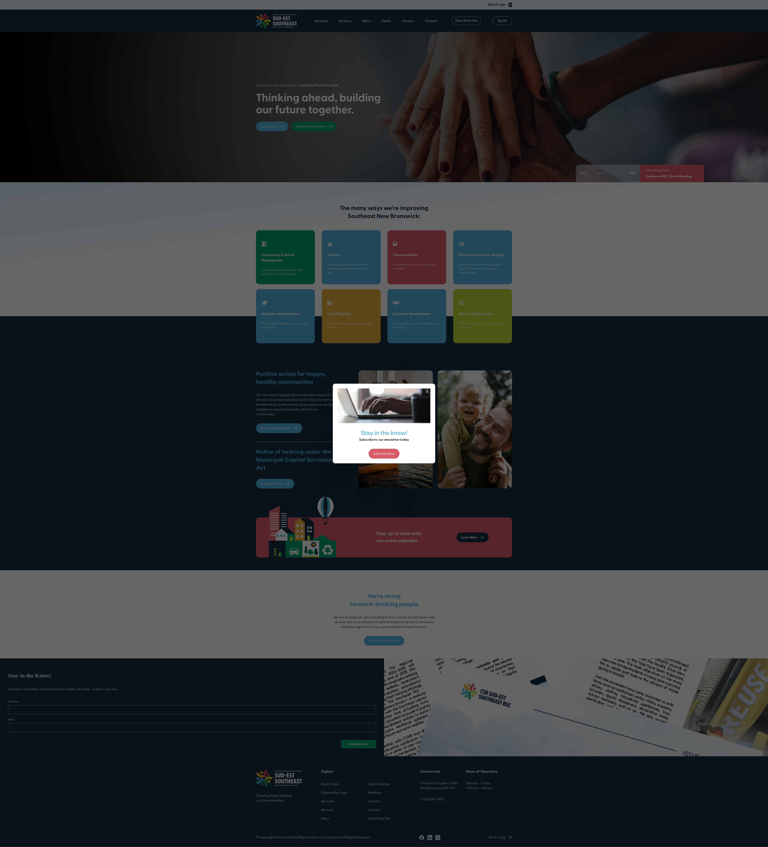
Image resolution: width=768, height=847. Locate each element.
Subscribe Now (384, 454)
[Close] (427, 391)
